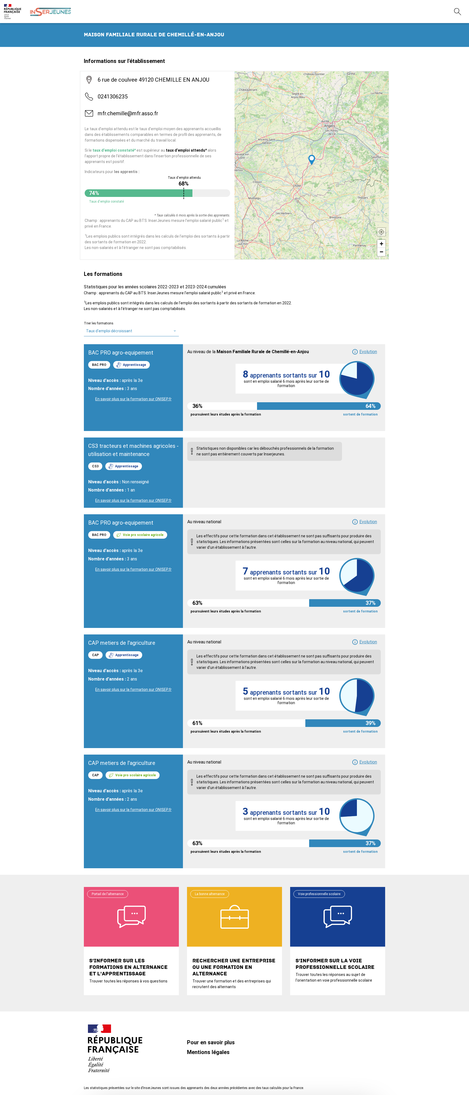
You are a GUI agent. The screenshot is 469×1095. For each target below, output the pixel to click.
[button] (364, 352)
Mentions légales (208, 1052)
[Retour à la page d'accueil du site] (50, 11)
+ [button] (381, 243)
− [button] (381, 251)
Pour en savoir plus (211, 1042)
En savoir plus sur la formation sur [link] (133, 399)
